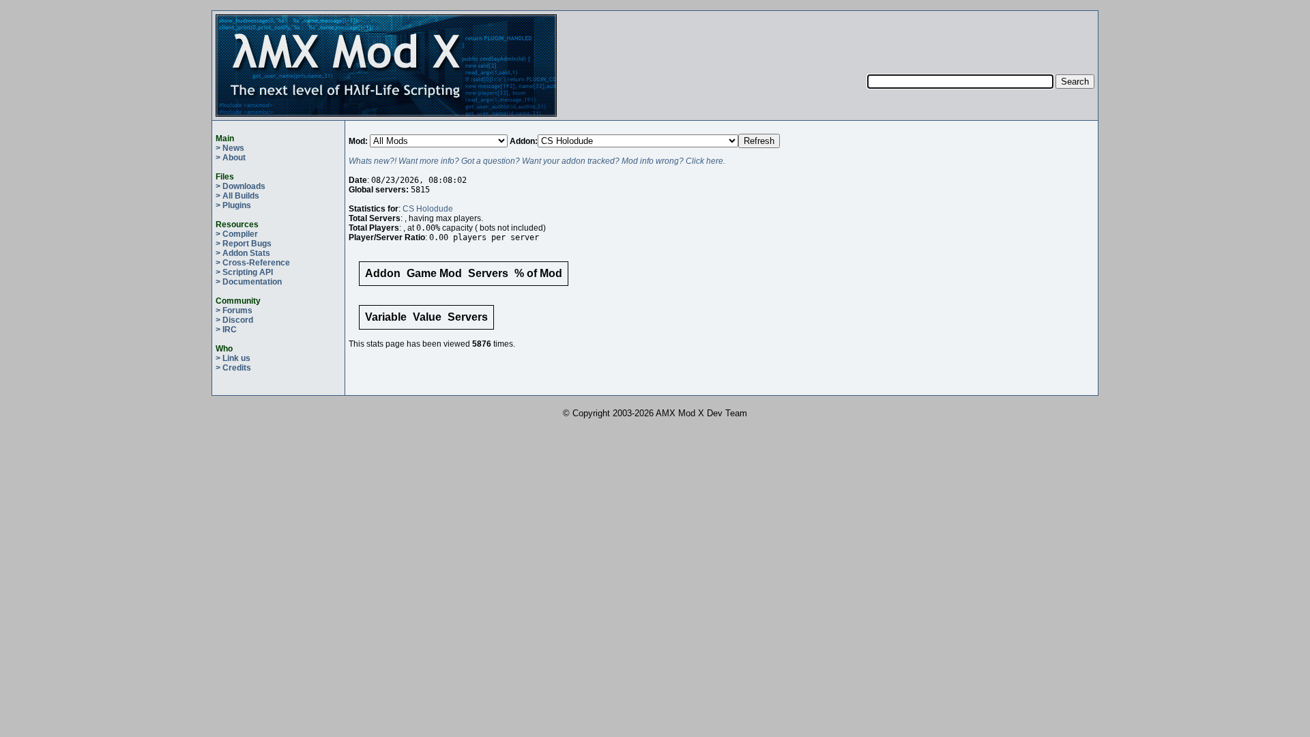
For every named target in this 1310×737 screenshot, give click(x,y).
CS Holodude (428, 209)
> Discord (234, 320)
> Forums (234, 310)
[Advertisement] (981, 34)
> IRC (226, 329)
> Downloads (240, 186)
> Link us (233, 358)
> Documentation (249, 282)
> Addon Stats (243, 253)
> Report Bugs (244, 243)
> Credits (233, 368)
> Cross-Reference (253, 263)
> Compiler (237, 234)
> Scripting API (244, 272)
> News (230, 148)
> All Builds (237, 196)
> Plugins (233, 205)
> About (231, 157)
